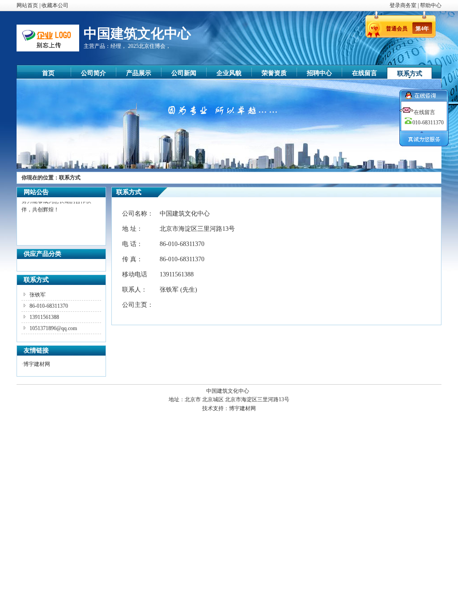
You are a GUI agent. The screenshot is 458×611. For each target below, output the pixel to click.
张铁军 (38, 295)
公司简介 (93, 73)
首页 (48, 73)
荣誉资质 (274, 73)
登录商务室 (404, 5)
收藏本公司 (55, 5)
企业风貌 (229, 73)
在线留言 (364, 73)
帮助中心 (430, 5)
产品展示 (138, 73)
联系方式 (409, 73)
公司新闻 (183, 73)
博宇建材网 (36, 364)
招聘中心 (319, 73)
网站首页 (27, 5)
